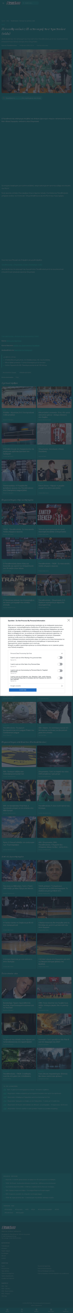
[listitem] (36, 653)
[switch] (60, 657)
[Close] (69, 621)
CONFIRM (22, 690)
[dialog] (36, 656)
